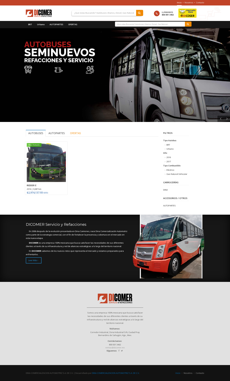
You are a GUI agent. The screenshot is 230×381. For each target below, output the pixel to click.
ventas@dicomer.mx (115, 347)
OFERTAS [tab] (75, 133)
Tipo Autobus (169, 140)
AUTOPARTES (56, 24)
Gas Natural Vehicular (176, 174)
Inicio (179, 2)
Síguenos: (112, 350)
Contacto (200, 2)
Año (165, 152)
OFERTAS (72, 24)
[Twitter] (122, 350)
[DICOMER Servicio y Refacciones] (43, 13)
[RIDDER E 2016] (46, 162)
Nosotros (189, 2)
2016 (168, 157)
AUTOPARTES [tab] (57, 133)
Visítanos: (115, 328)
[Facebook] (118, 350)
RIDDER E (31, 185)
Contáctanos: (115, 341)
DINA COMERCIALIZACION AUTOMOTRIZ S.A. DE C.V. (115, 373)
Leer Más (33, 260)
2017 (168, 161)
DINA (165, 189)
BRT (30, 24)
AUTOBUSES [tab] (35, 133)
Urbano (41, 24)
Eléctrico (170, 170)
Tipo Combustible (172, 165)
